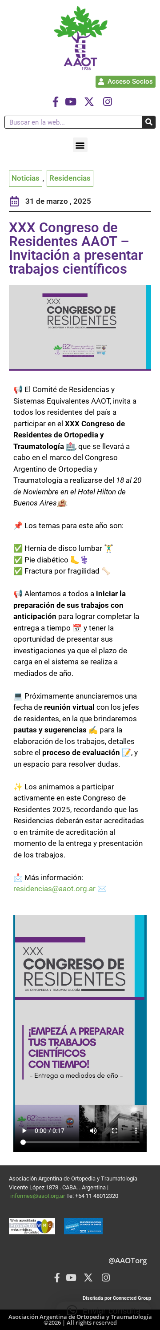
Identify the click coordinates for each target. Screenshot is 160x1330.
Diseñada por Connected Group (117, 1298)
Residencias (70, 178)
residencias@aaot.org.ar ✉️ (60, 888)
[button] (80, 144)
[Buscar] (148, 122)
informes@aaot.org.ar (38, 1196)
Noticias (26, 178)
